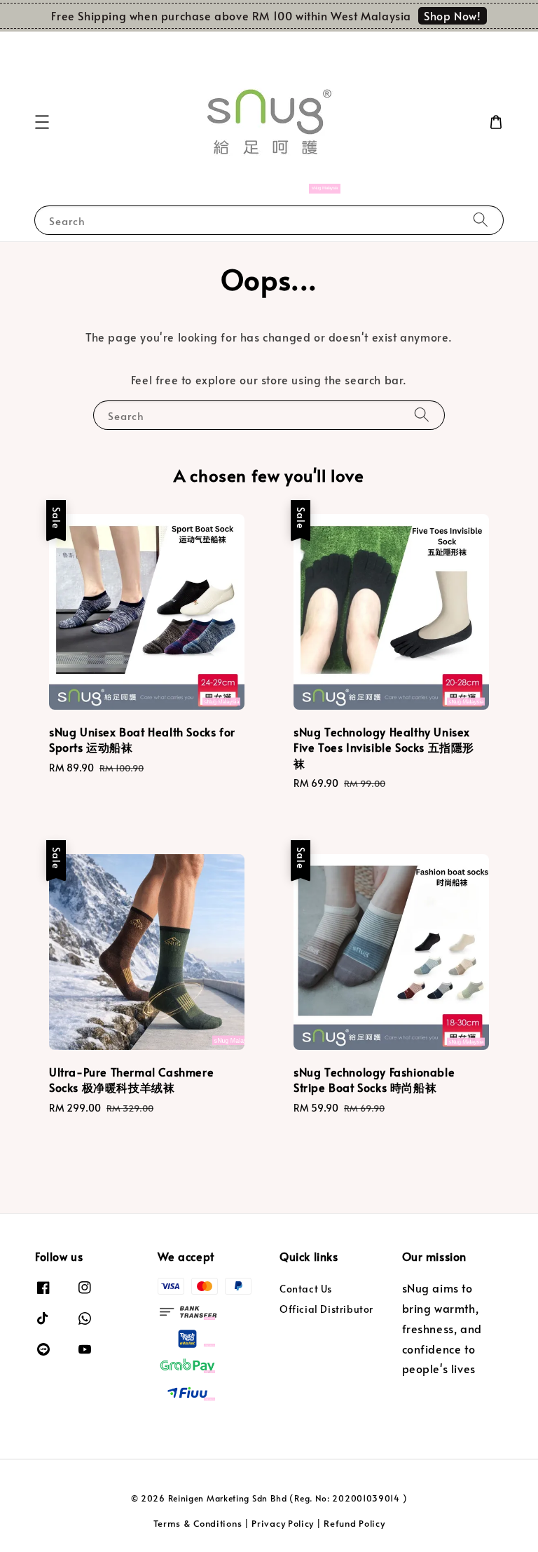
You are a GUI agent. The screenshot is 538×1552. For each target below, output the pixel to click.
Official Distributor (326, 1309)
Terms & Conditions (197, 1523)
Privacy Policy (282, 1523)
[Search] (480, 220)
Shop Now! (452, 15)
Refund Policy (354, 1523)
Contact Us (306, 1289)
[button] (42, 122)
